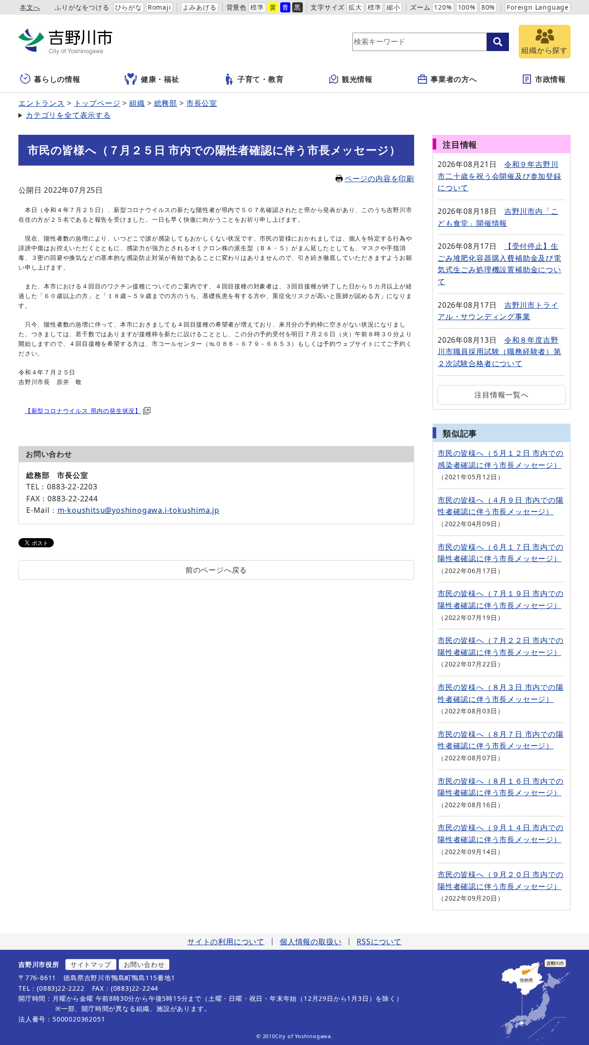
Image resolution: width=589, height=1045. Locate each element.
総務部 (165, 103)
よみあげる (200, 7)
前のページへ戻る (216, 570)
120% (443, 7)
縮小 (393, 7)
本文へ (30, 7)
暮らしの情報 (57, 79)
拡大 (355, 7)
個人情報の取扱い (310, 941)
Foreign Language (538, 7)
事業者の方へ (454, 79)
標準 (257, 7)
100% (467, 7)
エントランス (41, 103)
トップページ (97, 103)
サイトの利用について (226, 941)
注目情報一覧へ (501, 395)
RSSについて (379, 941)
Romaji (159, 7)
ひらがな (128, 7)
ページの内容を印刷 (379, 178)
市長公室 (201, 103)
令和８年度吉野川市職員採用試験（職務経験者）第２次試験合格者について (499, 351)
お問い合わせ (144, 964)
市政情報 (550, 79)
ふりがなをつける (82, 7)
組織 (137, 103)
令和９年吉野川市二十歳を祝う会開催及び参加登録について (499, 176)
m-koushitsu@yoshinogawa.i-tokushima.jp (138, 510)
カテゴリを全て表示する (68, 115)
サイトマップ (90, 964)
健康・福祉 (160, 79)
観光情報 (357, 79)
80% (488, 7)
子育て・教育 (260, 79)
